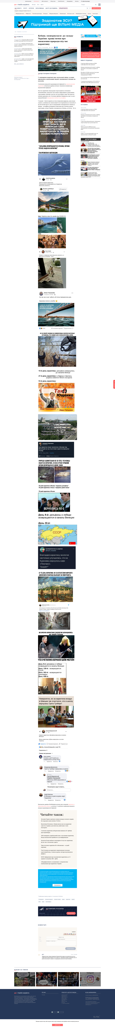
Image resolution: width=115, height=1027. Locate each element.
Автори (34, 4)
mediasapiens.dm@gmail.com (93, 998)
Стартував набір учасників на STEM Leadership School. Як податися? (23, 40)
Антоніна (76, 1)
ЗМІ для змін (53, 1)
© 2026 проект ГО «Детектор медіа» (92, 997)
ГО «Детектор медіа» (85, 1)
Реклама (43, 994)
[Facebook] (55, 47)
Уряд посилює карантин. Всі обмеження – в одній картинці (55, 846)
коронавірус (48, 901)
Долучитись (57, 885)
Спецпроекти (63, 8)
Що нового (18, 8)
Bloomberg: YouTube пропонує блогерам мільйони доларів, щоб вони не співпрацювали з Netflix (90, 73)
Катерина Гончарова (49, 73)
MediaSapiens (36, 1)
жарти (73, 899)
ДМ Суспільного (45, 1)
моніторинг (95, 13)
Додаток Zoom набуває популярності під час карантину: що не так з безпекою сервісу (57, 841)
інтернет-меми (57, 899)
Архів (42, 4)
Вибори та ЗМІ (64, 1001)
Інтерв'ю (31, 8)
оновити (74, 931)
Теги (38, 4)
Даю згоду (57, 1024)
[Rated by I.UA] (54, 1012)
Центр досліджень (51, 8)
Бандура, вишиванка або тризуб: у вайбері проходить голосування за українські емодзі (24, 45)
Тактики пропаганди (37, 13)
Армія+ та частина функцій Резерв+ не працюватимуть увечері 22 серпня (24, 60)
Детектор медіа (28, 1)
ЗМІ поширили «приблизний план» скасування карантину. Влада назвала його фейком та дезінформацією (57, 836)
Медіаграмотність (20, 13)
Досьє (89, 13)
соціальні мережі (49, 899)
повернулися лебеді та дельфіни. (56, 98)
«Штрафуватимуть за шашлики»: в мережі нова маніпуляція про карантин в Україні (54, 862)
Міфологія (28, 13)
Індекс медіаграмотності (23, 11)
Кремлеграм (63, 13)
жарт (43, 901)
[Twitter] (57, 47)
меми (63, 899)
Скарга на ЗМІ (96, 8)
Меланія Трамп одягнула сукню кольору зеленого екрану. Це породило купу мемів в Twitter (57, 820)
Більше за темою (21, 969)
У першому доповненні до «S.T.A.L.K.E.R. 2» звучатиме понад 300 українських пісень (90, 82)
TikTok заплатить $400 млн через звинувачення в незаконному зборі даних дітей (24, 55)
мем (39, 901)
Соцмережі (19, 31)
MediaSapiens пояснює (81, 13)
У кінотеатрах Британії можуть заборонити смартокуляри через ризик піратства (23, 50)
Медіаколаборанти (54, 13)
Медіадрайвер (69, 1)
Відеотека (63, 1000)
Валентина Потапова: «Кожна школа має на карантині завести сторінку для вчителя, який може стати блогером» (56, 825)
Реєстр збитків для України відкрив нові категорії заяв (90, 78)
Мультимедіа (40, 8)
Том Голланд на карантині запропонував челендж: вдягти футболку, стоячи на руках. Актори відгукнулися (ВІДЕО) (57, 852)
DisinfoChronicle (61, 1)
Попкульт (46, 13)
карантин (68, 899)
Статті (25, 8)
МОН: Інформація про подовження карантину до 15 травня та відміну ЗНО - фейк (55, 857)
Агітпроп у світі (71, 13)
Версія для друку (73, 47)
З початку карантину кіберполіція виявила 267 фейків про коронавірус (56, 831)
